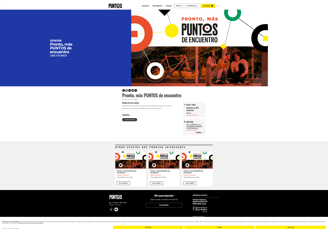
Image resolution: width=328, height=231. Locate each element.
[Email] (132, 90)
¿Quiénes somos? (200, 195)
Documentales (191, 5)
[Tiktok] (111, 209)
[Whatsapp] (129, 90)
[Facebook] (126, 90)
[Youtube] (116, 209)
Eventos (179, 5)
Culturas (169, 6)
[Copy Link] (135, 90)
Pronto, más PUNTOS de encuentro (126, 172)
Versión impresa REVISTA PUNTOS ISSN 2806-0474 (200, 202)
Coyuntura (145, 6)
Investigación (157, 6)
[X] (123, 90)
